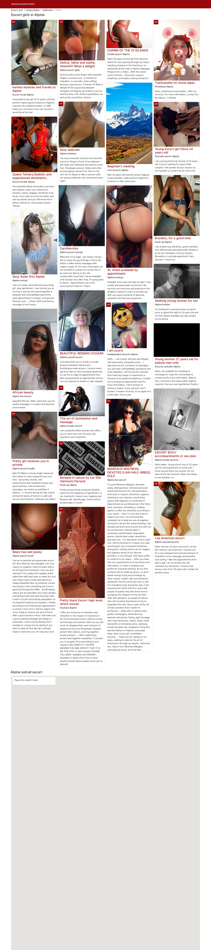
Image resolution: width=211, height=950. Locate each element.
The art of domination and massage (78, 420)
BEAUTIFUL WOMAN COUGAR (81, 353)
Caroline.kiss (69, 248)
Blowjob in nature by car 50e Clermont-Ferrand (80, 479)
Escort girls (17, 9)
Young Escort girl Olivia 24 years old (174, 150)
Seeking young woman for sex (176, 300)
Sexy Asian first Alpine (28, 276)
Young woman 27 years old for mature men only (177, 360)
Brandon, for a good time (173, 238)
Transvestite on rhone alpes (175, 83)
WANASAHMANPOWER (23, 4)
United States (33, 9)
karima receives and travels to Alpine (34, 89)
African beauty (23, 392)
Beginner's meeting (121, 166)
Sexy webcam (70, 149)
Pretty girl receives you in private (30, 462)
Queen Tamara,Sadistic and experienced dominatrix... (32, 176)
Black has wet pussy (27, 552)
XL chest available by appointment (122, 271)
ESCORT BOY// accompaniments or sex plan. (176, 454)
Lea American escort (170, 538)
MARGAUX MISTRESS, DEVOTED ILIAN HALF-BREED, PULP (129, 472)
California (47, 9)
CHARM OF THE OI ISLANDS (127, 50)
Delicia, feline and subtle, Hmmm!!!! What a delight (77, 64)
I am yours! (115, 350)
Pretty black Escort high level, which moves (81, 602)
